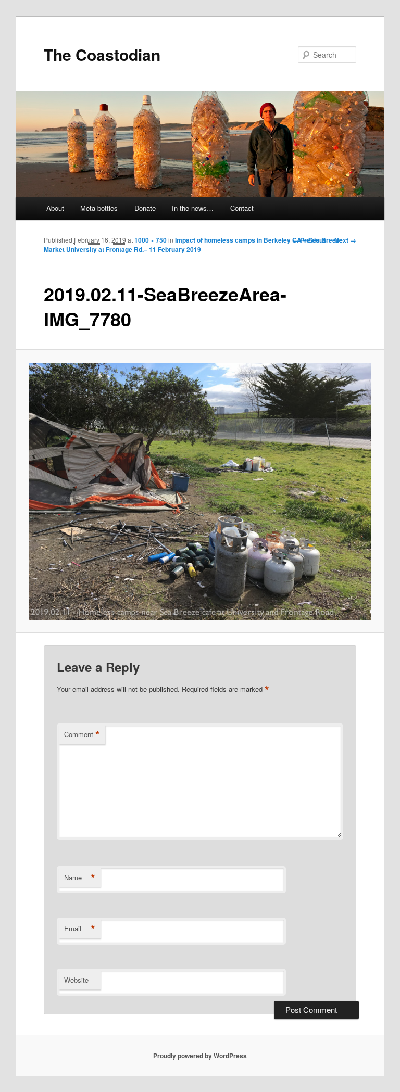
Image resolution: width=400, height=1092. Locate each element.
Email (79, 928)
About (55, 208)
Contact (242, 208)
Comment (82, 734)
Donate (145, 208)
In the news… (193, 208)
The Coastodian (102, 54)
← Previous (309, 240)
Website (76, 980)
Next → (345, 240)
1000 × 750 (150, 240)
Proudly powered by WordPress (200, 1055)
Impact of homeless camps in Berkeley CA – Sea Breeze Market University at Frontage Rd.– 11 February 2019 (193, 244)
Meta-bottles (99, 208)
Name (79, 877)
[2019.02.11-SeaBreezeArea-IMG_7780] (200, 491)
